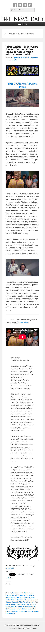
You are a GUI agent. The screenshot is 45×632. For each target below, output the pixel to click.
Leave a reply (12, 60)
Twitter (20, 5)
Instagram (30, 5)
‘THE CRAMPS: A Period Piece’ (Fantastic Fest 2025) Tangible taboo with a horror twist (22, 50)
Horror (13, 597)
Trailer (8, 600)
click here (10, 567)
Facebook (15, 5)
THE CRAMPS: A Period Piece (22, 85)
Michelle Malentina (12, 611)
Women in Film (17, 602)
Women (8, 602)
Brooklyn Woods (16, 607)
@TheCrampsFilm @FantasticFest (17, 604)
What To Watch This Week (19, 600)
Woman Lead (33, 600)
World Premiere (28, 602)
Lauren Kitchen (22, 609)
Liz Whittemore (33, 57)
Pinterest (25, 5)
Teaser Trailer (23, 323)
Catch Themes (31, 628)
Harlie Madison (11, 609)
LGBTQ (18, 597)
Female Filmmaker (18, 595)
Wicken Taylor (33, 611)
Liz (23, 597)
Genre (8, 597)
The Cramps (23, 611)
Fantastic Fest (28, 593)
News (26, 597)
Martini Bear (32, 609)
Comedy (15, 593)
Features (8, 595)
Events (21, 593)
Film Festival (30, 595)
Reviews (32, 597)
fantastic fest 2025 (29, 607)
